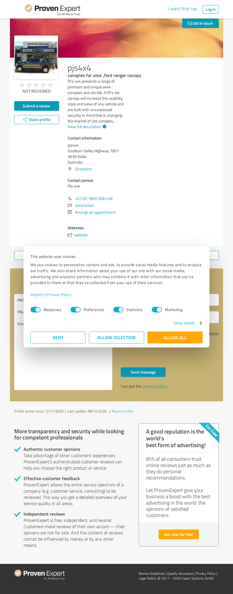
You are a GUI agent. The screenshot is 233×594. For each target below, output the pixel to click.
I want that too (182, 8)
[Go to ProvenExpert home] (52, 10)
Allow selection (116, 337)
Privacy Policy (59, 294)
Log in (211, 9)
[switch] (75, 309)
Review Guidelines (152, 573)
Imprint (37, 294)
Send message (143, 372)
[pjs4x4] (36, 57)
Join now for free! (178, 534)
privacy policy (155, 386)
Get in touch (202, 23)
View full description (84, 126)
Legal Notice (147, 578)
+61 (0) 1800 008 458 (94, 198)
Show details (184, 323)
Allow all (175, 337)
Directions (83, 169)
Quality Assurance (180, 573)
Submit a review (36, 106)
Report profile (122, 411)
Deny (58, 337)
